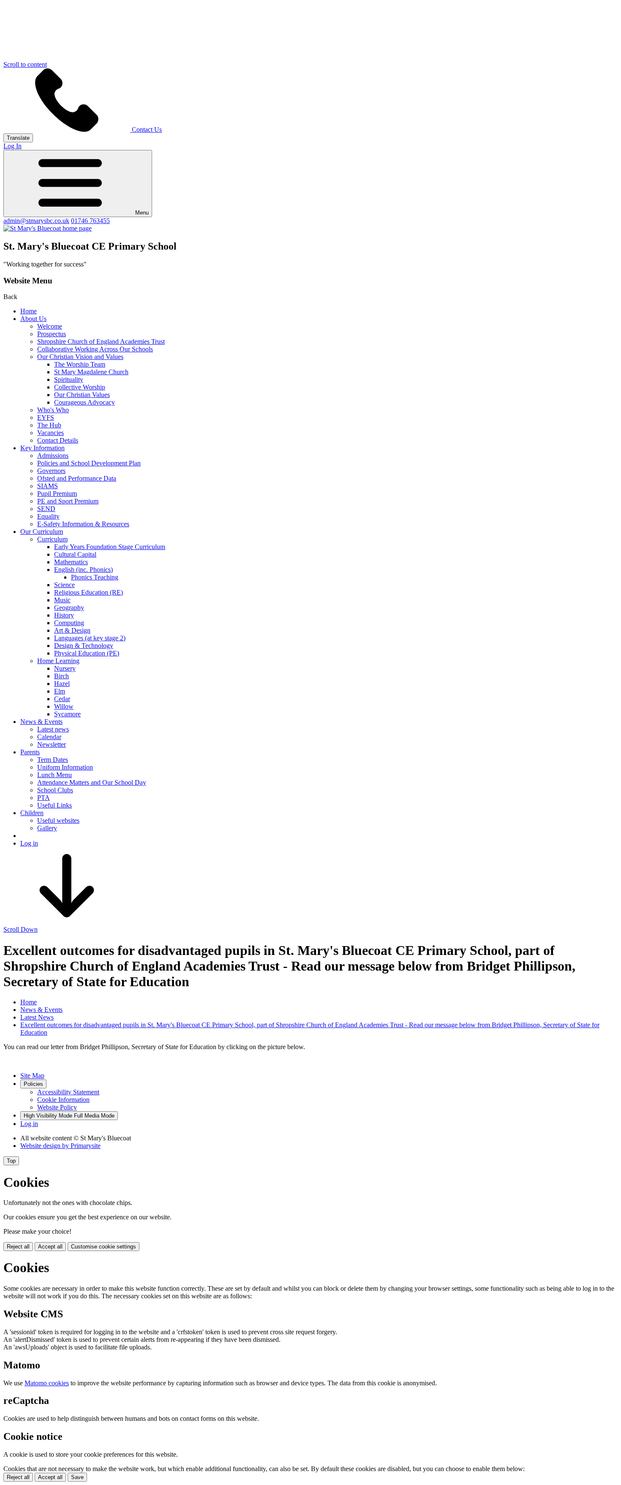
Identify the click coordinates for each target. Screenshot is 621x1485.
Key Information (42, 447)
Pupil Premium (57, 493)
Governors (51, 470)
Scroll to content (25, 64)
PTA (43, 797)
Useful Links (54, 805)
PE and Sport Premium (67, 501)
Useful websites (58, 820)
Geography (69, 607)
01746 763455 (90, 220)
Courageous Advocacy (84, 402)
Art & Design (72, 630)
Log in (29, 843)
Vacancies (50, 432)
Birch (61, 676)
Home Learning (58, 660)
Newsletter (51, 744)
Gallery (47, 828)
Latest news (53, 729)
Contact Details (57, 440)
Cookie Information (63, 1099)
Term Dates (52, 759)
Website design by (60, 1145)
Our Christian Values (82, 394)
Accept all (50, 1246)
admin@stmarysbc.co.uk (36, 220)
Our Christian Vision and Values (80, 356)
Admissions (52, 455)
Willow (64, 706)
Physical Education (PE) (86, 653)
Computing (69, 622)
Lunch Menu (54, 774)
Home (28, 311)
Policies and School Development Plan (89, 463)
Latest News (37, 1017)
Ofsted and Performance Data (76, 478)
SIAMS (47, 486)
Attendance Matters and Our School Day (91, 782)
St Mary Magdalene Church (91, 371)
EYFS (45, 417)
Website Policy (57, 1107)
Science (64, 584)
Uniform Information (65, 767)
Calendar (49, 736)
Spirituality (68, 379)
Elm (59, 691)
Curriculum (52, 539)
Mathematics (71, 562)
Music (62, 600)
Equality (48, 516)
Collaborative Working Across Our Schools (95, 349)
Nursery (65, 668)
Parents (30, 752)
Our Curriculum (41, 531)
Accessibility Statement (68, 1092)
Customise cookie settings (103, 1246)
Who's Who (53, 409)
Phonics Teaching (94, 577)
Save (77, 1477)
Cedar (62, 698)
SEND (46, 508)
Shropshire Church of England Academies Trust (101, 341)
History (64, 615)
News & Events (41, 721)
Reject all (18, 1246)
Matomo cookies (47, 1383)
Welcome (49, 326)
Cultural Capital (75, 554)
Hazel (62, 683)
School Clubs (55, 790)
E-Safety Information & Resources (83, 524)
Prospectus (51, 333)
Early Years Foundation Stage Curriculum (109, 546)
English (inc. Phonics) (83, 569)
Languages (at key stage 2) (89, 638)
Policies (33, 1084)
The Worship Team (79, 364)
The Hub (49, 425)
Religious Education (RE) (88, 592)
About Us (33, 318)
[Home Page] (47, 228)
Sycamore (67, 714)
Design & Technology (83, 645)
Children (32, 812)
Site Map (32, 1075)
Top (11, 1161)
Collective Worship (79, 387)
